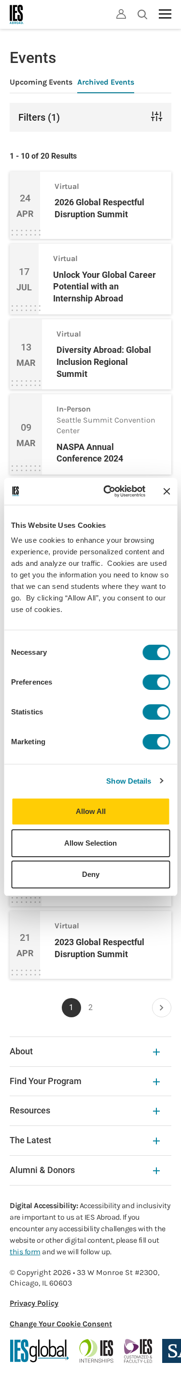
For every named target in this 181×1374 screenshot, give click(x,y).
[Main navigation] (165, 14)
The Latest (30, 1140)
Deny (90, 874)
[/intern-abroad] (96, 1351)
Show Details (128, 781)
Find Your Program (46, 1081)
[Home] (17, 14)
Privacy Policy (34, 1303)
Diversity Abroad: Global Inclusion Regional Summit (103, 362)
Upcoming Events (41, 82)
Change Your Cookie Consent (61, 1323)
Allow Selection (90, 843)
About (21, 1051)
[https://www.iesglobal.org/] (40, 1351)
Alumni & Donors (42, 1170)
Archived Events (105, 82)
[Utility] (121, 14)
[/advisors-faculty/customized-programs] (138, 1351)
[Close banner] (166, 491)
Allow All (91, 811)
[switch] (156, 682)
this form (25, 1251)
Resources (30, 1110)
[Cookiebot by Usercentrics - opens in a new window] (107, 491)
